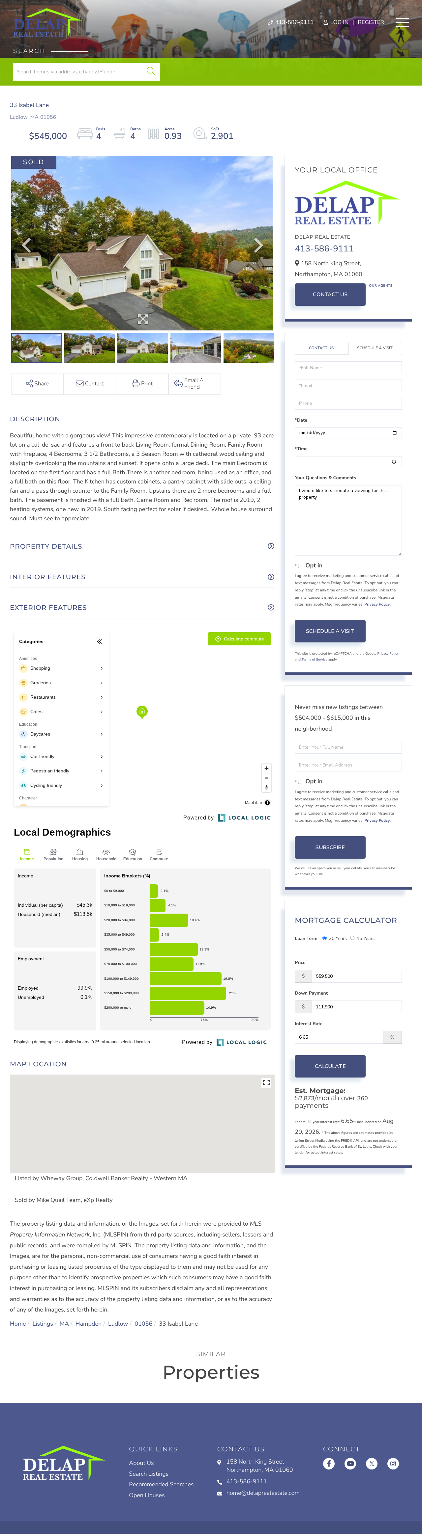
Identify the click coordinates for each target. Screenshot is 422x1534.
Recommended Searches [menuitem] (161, 1485)
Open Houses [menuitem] (147, 1495)
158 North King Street (259, 1466)
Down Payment (311, 993)
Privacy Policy (377, 604)
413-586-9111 (294, 22)
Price (300, 962)
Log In (338, 22)
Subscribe (330, 847)
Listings (42, 1324)
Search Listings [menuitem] (148, 1474)
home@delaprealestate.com (263, 1493)
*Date (301, 420)
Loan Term (306, 938)
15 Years (366, 938)
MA (64, 1324)
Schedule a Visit (374, 348)
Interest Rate (308, 1024)
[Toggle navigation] (402, 22)
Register (371, 22)
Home (18, 1324)
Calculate (330, 1066)
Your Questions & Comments (325, 478)
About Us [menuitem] (141, 1463)
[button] (151, 72)
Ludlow (118, 1324)
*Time (301, 449)
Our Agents (380, 285)
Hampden (88, 1324)
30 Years (338, 938)
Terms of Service (314, 659)
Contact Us (330, 294)
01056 (143, 1324)
